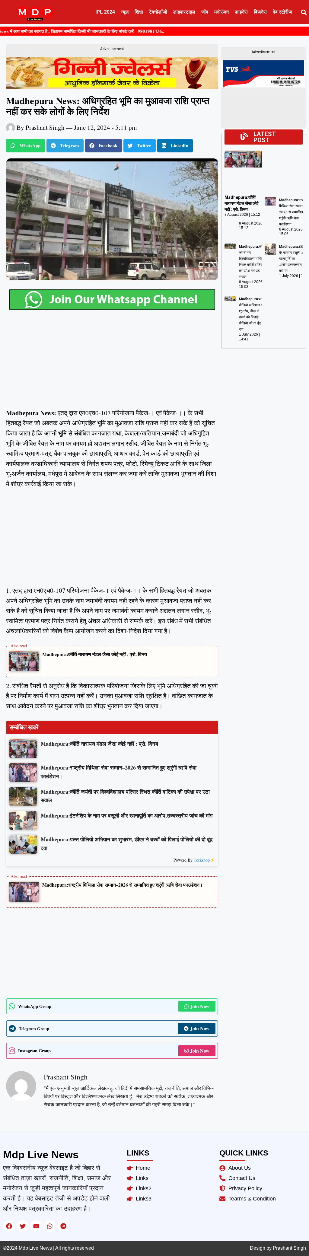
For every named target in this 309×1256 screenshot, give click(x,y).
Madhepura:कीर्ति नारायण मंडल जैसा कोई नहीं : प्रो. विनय (94, 654)
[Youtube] (36, 1226)
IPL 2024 (105, 11)
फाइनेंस (241, 11)
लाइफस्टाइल (184, 11)
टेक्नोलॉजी (158, 11)
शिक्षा (139, 11)
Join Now (199, 1006)
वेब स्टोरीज (282, 11)
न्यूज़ (125, 11)
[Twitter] (23, 1226)
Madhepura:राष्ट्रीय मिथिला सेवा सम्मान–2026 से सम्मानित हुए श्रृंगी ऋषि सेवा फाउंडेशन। (122, 884)
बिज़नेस (260, 11)
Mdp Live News (40, 1154)
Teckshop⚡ (204, 860)
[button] (303, 12)
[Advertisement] (112, 363)
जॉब (204, 11)
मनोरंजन (221, 11)
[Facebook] (9, 1226)
